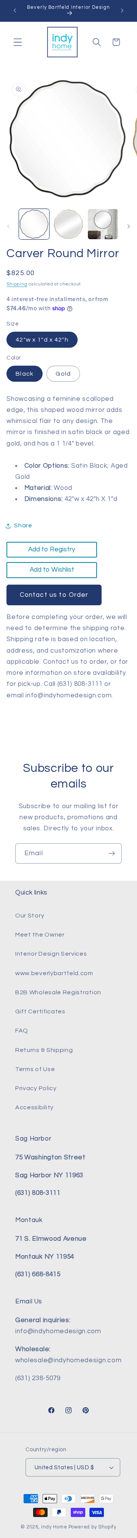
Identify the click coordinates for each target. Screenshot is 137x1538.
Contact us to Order (54, 595)
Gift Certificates (40, 1011)
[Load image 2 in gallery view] (68, 224)
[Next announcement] (122, 10)
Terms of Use (35, 1069)
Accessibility (34, 1107)
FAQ (21, 1030)
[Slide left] (8, 226)
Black (24, 374)
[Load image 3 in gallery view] (103, 224)
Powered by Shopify (92, 1527)
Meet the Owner (40, 935)
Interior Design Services (51, 954)
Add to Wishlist (52, 569)
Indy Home (54, 1527)
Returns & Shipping (44, 1050)
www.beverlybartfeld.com (54, 973)
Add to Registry (51, 549)
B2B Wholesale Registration (58, 992)
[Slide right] (128, 226)
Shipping (16, 284)
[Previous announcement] (14, 10)
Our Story (29, 915)
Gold (63, 374)
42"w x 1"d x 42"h (42, 340)
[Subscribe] (111, 853)
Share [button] (23, 525)
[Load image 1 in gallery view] (34, 224)
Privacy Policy (36, 1088)
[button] (17, 42)
